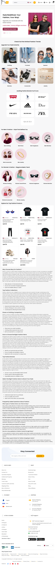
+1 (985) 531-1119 (34, 533)
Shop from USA (5, 554)
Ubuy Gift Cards (32, 483)
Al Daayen (4, 529)
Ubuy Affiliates (31, 488)
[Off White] (42, 97)
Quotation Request (6, 474)
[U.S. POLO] (27, 97)
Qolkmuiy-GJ (15, 238)
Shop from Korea (43, 554)
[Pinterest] (18, 564)
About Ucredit (31, 481)
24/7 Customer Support (38, 521)
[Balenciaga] (27, 113)
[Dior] (42, 105)
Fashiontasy (15, 217)
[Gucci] (27, 121)
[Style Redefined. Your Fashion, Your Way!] (40, 23)
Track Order (5, 481)
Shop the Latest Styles (10, 29)
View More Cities (6, 538)
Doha (3, 520)
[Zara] (42, 113)
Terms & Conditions (16, 561)
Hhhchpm (15, 258)
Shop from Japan (22, 554)
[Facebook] (8, 564)
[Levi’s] (13, 97)
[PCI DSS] (5, 547)
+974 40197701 (33, 529)
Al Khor (3, 527)
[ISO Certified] (15, 547)
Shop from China (5, 555)
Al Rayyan (4, 522)
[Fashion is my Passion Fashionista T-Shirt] (45, 212)
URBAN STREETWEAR (31, 238)
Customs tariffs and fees (8, 483)
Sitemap (4, 479)
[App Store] (32, 539)
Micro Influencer (6, 488)
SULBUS (33, 258)
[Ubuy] (7, 2)
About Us (4, 470)
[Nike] (13, 105)
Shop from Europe (25, 555)
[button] (40, 2)
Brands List (31, 472)
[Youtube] (13, 564)
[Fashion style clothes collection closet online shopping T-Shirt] (45, 232)
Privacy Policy (26, 561)
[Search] (34, 2)
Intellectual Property (7, 477)
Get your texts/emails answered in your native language (42, 524)
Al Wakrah (4, 525)
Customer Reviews (32, 474)
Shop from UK (13, 554)
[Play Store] (41, 539)
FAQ (29, 479)
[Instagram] (10, 564)
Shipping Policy (5, 486)
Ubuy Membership (6, 490)
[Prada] (13, 113)
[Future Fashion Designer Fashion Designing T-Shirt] (27, 212)
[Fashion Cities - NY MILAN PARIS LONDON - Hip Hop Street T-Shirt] (27, 232)
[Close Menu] (1, 3)
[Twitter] (15, 564)
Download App (32, 470)
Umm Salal (4, 531)
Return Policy (31, 477)
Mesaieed (4, 534)
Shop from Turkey (15, 555)
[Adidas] (27, 105)
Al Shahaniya (5, 536)
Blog (29, 486)
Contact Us (4, 472)
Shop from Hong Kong (33, 554)
